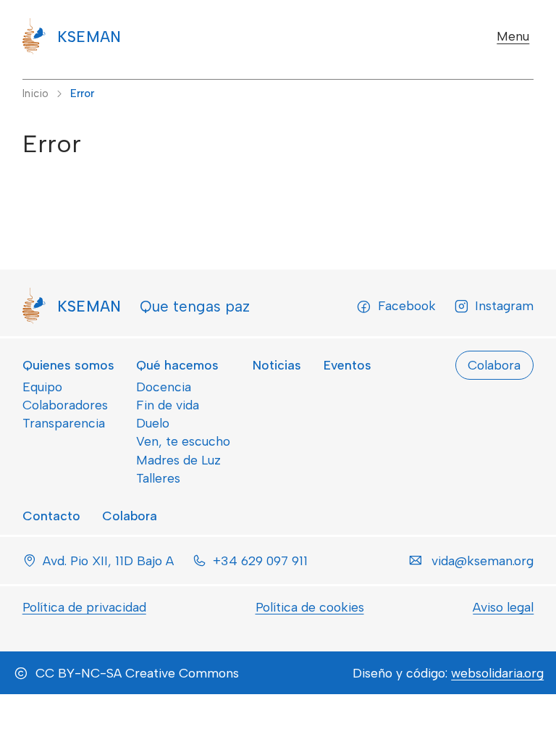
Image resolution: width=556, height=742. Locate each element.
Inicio (35, 93)
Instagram (504, 305)
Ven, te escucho (183, 441)
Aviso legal (503, 606)
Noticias (277, 364)
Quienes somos (68, 364)
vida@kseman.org (482, 560)
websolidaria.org (497, 672)
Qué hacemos (177, 364)
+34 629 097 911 (260, 560)
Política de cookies (310, 606)
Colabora (129, 515)
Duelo (152, 422)
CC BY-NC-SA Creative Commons (137, 672)
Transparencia (63, 422)
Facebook (406, 305)
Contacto (51, 515)
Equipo (42, 386)
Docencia (163, 386)
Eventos (347, 364)
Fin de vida (167, 404)
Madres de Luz (178, 459)
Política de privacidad (84, 606)
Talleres (158, 477)
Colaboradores (65, 404)
